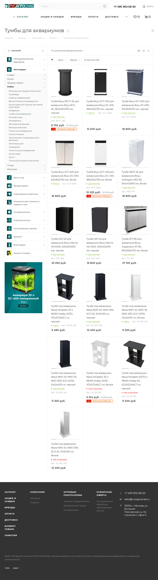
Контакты (35, 498)
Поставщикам (71, 510)
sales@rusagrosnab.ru (137, 499)
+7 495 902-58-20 (124, 6)
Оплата (10, 513)
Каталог (10, 492)
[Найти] (104, 6)
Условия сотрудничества (76, 501)
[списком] (143, 50)
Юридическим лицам (75, 505)
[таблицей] (148, 50)
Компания (37, 492)
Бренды (10, 507)
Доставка (11, 520)
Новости (34, 502)
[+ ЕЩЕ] (126, 17)
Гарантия (11, 535)
